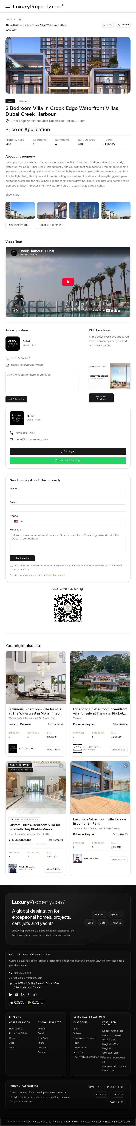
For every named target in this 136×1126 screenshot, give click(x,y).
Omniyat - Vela (110, 1052)
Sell (37, 1122)
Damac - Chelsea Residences (111, 1037)
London (42, 1028)
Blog (75, 1028)
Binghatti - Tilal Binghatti (110, 1046)
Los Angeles (44, 1047)
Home (9, 19)
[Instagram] (22, 994)
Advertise (78, 1052)
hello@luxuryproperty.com (27, 977)
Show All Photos (19, 225)
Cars (90, 922)
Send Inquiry (22, 558)
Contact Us (79, 1047)
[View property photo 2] (20, 210)
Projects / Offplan (19, 1033)
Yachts (117, 922)
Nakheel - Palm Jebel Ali (113, 1059)
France (42, 1052)
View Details (53, 749)
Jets (103, 922)
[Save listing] (61, 655)
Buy (19, 19)
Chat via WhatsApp (70, 460)
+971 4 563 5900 (22, 972)
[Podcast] (34, 994)
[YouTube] (16, 994)
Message (15, 529)
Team (76, 1042)
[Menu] (7, 6)
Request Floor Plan (50, 225)
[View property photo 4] (84, 210)
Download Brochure (101, 397)
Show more (12, 194)
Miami (41, 1042)
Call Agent (70, 451)
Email (13, 502)
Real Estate (15, 1028)
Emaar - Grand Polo (112, 1030)
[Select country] (16, 521)
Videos (77, 1033)
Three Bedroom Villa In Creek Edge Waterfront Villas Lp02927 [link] (35, 27)
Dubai (41, 1033)
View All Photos (115, 87)
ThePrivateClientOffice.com (85, 1056)
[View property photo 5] (116, 210)
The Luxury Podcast (84, 1038)
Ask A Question (16, 399)
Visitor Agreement (55, 575)
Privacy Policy (122, 1122)
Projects (116, 914)
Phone (14, 516)
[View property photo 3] (52, 210)
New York (43, 1038)
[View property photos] (68, 65)
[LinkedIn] (10, 994)
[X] (28, 994)
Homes (99, 914)
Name (13, 488)
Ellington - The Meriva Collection (114, 1068)
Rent (29, 1122)
